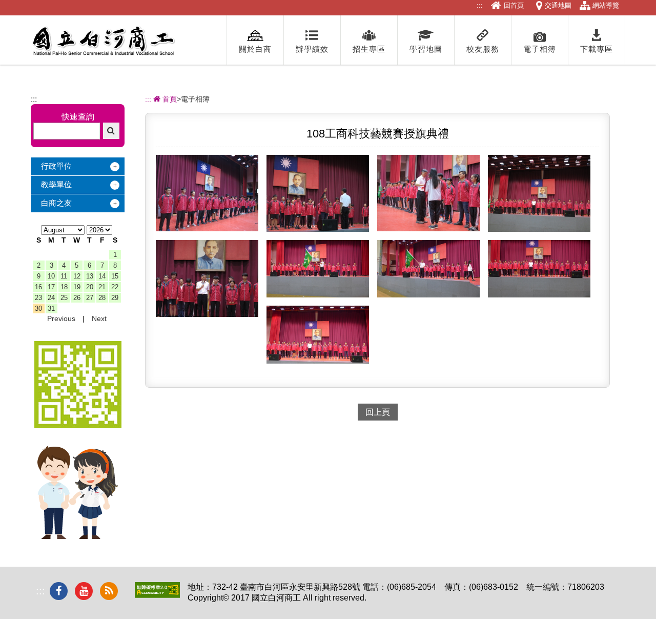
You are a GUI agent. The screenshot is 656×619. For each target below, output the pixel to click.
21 (102, 287)
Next (99, 318)
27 (89, 298)
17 (51, 287)
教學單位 (56, 184)
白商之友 (56, 202)
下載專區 (596, 49)
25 (64, 298)
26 (76, 298)
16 (38, 287)
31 (51, 308)
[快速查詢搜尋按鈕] (111, 131)
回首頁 (514, 5)
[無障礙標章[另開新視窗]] (157, 595)
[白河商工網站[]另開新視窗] (77, 425)
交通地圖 (558, 5)
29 (114, 298)
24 (51, 298)
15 (114, 276)
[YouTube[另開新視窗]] (84, 591)
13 (89, 276)
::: (480, 5)
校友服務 (482, 49)
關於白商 (255, 49)
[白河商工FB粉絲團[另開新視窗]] (59, 591)
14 (102, 276)
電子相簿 (539, 49)
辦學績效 (312, 49)
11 (63, 276)
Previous (61, 318)
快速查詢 (77, 116)
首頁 (168, 99)
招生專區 (369, 49)
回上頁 (377, 412)
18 (64, 287)
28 (102, 298)
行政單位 (56, 166)
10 (51, 276)
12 (76, 276)
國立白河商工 (103, 41)
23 (38, 298)
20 (89, 287)
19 (76, 287)
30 (38, 308)
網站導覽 (605, 5)
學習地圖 (425, 49)
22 (114, 287)
